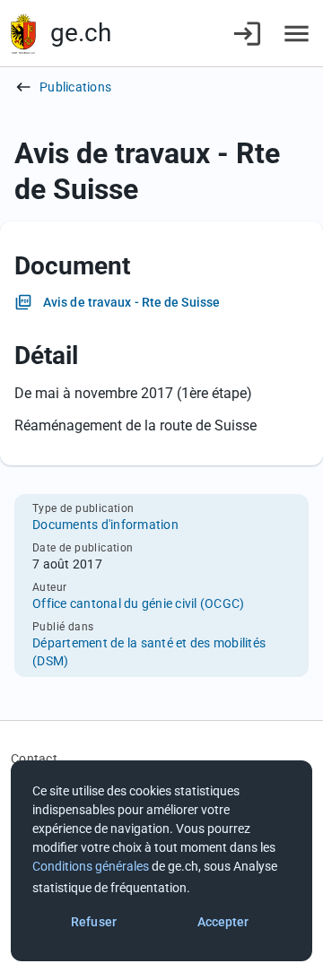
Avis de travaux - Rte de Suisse (131, 302)
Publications (75, 87)
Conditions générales (90, 866)
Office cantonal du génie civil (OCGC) (138, 603)
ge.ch (80, 33)
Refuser (94, 922)
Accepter (223, 922)
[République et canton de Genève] (23, 33)
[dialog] (161, 860)
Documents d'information (105, 524)
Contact (34, 758)
